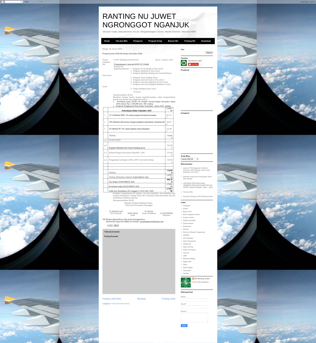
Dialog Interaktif (189, 220)
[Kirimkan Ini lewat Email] (108, 225)
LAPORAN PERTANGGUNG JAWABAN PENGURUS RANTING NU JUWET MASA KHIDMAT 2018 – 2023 (198, 185)
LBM (185, 256)
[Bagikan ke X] (113, 225)
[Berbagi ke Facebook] (115, 225)
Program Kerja (155, 41)
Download (206, 41)
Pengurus (138, 41)
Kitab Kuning (188, 247)
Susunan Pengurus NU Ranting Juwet (198, 196)
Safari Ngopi (188, 267)
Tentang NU (189, 41)
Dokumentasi (188, 223)
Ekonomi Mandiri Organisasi (194, 232)
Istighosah (187, 244)
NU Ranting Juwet (202, 279)
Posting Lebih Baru (111, 298)
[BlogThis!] (110, 225)
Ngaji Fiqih (187, 262)
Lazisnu (186, 253)
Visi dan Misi (121, 41)
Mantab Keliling (189, 259)
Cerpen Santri (188, 217)
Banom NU (173, 41)
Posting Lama (168, 298)
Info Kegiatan (188, 238)
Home (107, 41)
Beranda (141, 298)
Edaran (186, 229)
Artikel (185, 209)
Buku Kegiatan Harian (191, 214)
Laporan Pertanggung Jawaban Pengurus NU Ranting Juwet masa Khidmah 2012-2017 (196, 170)
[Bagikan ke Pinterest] (118, 225)
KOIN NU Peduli (189, 250)
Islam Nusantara (189, 241)
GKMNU (186, 235)
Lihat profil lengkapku (200, 282)
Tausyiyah (187, 270)
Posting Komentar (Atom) (120, 304)
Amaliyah (186, 206)
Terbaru (186, 273)
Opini (185, 264)
